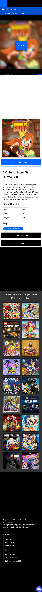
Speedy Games (10, 554)
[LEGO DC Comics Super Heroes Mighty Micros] (30, 385)
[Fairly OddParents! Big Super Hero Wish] (11, 310)
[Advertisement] (21, 96)
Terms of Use (10, 546)
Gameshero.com (26, 520)
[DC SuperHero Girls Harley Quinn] (30, 423)
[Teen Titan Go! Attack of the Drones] (30, 460)
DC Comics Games (14, 229)
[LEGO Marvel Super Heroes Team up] (11, 423)
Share (22, 243)
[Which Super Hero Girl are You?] (11, 404)
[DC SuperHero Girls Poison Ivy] (30, 329)
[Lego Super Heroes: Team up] (30, 404)
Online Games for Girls (13, 561)
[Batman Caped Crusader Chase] (11, 460)
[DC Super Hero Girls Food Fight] (11, 348)
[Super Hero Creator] (11, 385)
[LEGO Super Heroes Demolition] (11, 329)
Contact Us (9, 539)
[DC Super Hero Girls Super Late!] (30, 367)
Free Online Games (12, 558)
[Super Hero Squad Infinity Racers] (11, 441)
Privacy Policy (10, 542)
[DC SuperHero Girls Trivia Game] (30, 441)
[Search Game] (38, 4)
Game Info (22, 162)
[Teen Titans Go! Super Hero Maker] (11, 367)
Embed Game (23, 235)
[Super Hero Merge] (30, 348)
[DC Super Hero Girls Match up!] (30, 310)
